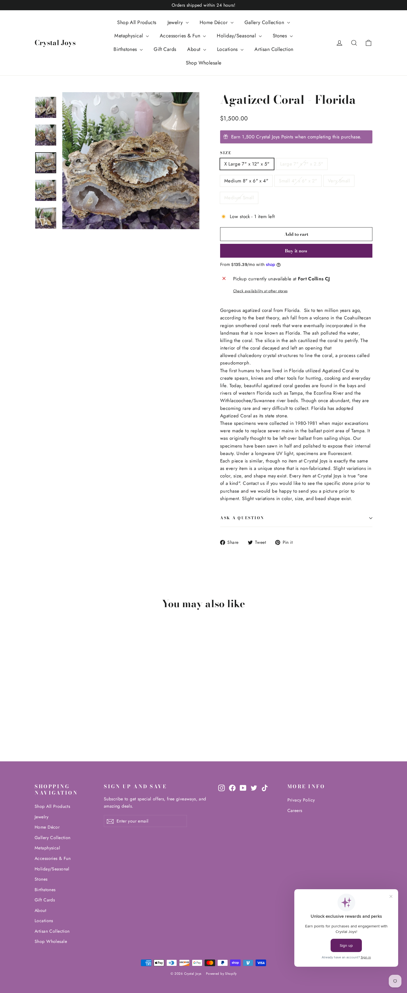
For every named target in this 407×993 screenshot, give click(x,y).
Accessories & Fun (181, 35)
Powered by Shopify (221, 973)
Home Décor (214, 22)
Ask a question (242, 518)
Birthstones (126, 49)
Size (226, 153)
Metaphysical (129, 35)
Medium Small (239, 197)
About (194, 49)
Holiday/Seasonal (237, 35)
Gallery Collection (265, 22)
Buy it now (296, 250)
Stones (280, 35)
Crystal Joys (55, 42)
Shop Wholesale (203, 62)
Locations (228, 49)
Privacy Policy (301, 800)
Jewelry (176, 22)
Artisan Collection (273, 49)
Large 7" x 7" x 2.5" (301, 164)
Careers (294, 810)
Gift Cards (165, 49)
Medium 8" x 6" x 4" (246, 180)
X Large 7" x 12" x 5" (247, 164)
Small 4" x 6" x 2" (298, 180)
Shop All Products (136, 22)
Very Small (339, 180)
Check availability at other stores (260, 291)
